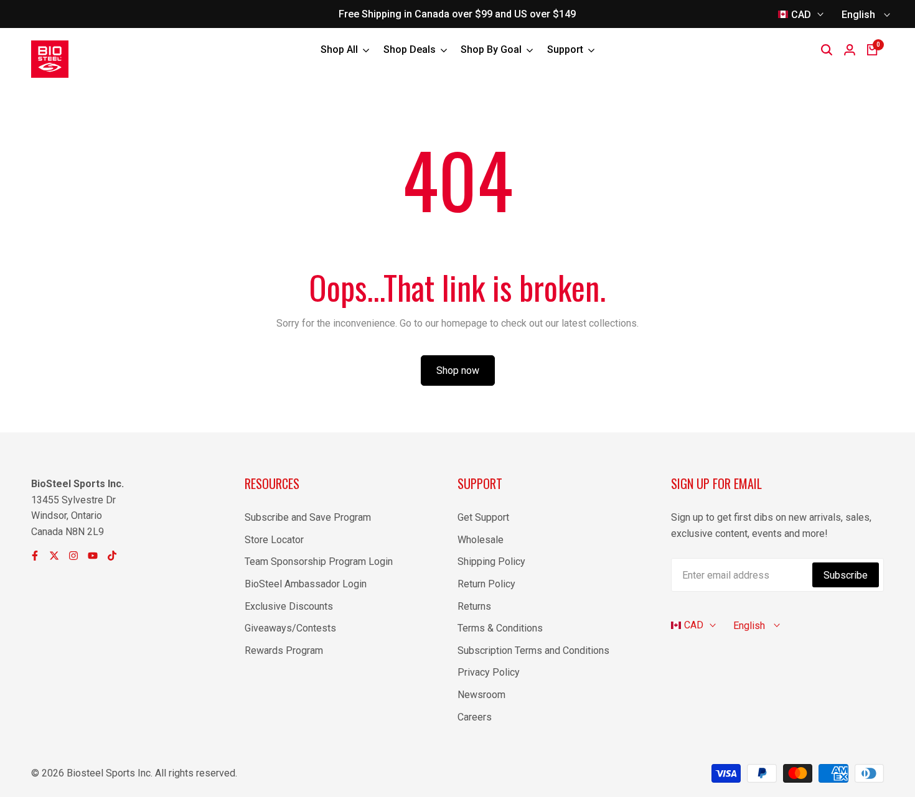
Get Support (483, 517)
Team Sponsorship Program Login (319, 561)
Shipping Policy (491, 561)
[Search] (826, 49)
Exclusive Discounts (289, 606)
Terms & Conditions (500, 628)
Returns (474, 606)
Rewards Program (284, 650)
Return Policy (486, 584)
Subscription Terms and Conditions (533, 650)
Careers (475, 717)
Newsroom (481, 695)
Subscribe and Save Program (308, 517)
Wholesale (481, 540)
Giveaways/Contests (290, 628)
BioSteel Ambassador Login (306, 584)
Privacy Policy (489, 672)
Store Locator (274, 540)
